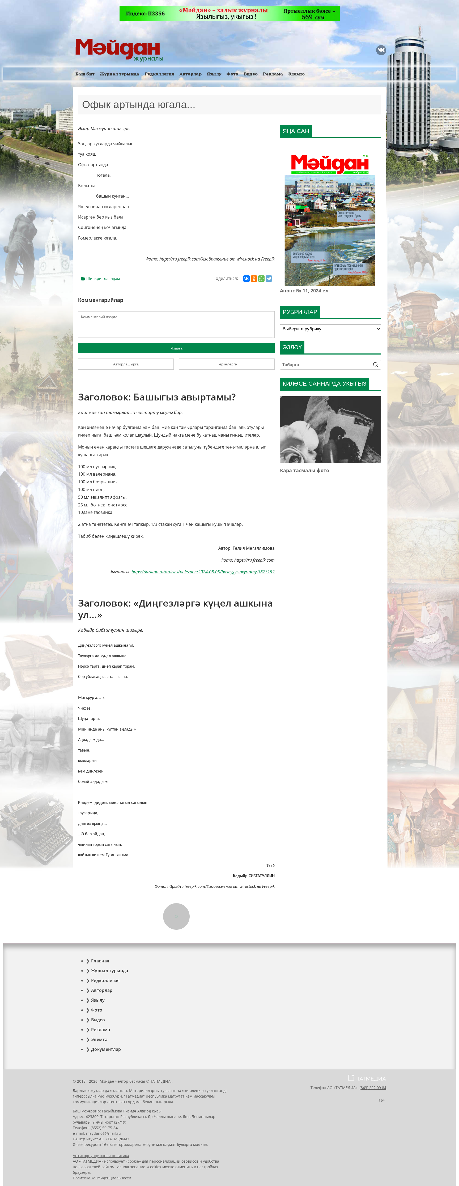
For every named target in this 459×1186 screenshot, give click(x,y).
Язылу (214, 73)
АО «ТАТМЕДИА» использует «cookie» (107, 1161)
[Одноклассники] (254, 278)
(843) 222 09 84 (373, 1087)
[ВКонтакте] (246, 278)
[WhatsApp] (261, 278)
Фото (232, 73)
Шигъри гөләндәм (103, 278)
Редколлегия (160, 73)
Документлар (106, 1049)
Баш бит (85, 73)
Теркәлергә (227, 364)
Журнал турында (119, 73)
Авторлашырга (126, 364)
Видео (251, 73)
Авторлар (191, 73)
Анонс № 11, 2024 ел (304, 290)
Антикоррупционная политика (101, 1155)
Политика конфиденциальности (102, 1177)
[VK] (381, 50)
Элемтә (296, 73)
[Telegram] (269, 278)
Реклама (273, 73)
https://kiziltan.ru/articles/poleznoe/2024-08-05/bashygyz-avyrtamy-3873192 (203, 572)
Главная (100, 961)
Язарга (176, 348)
